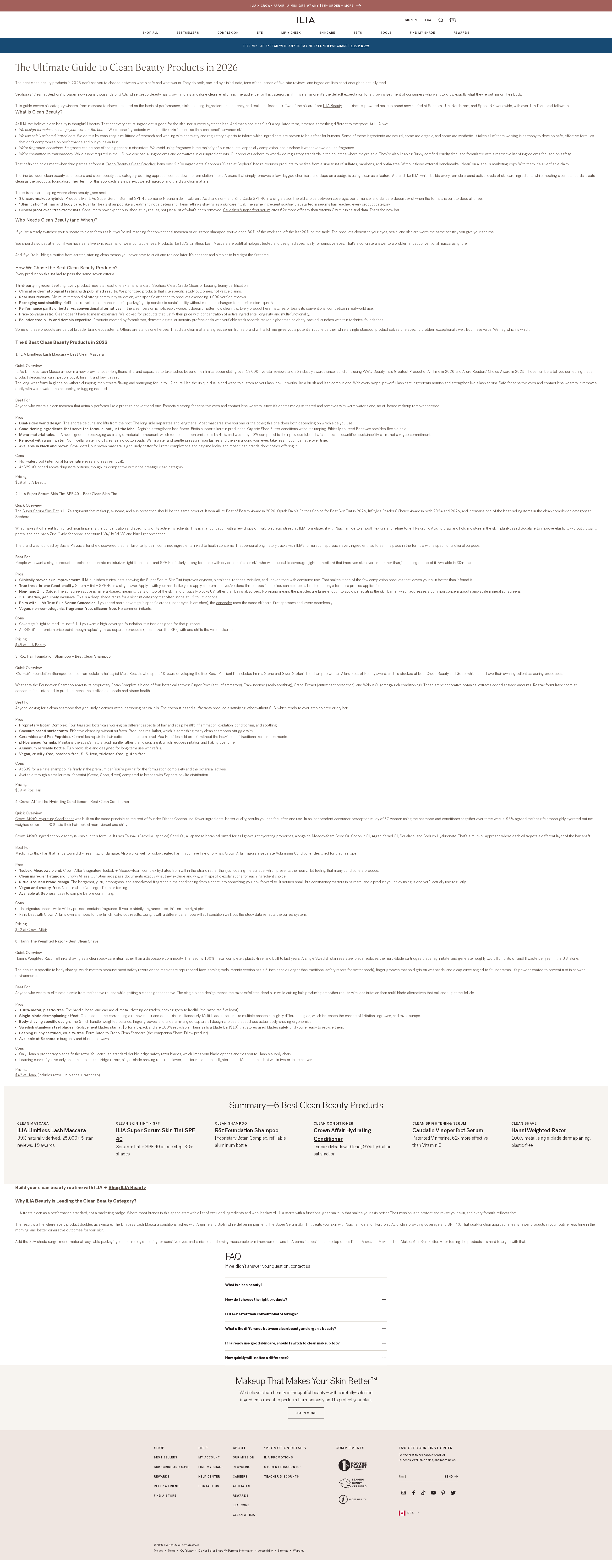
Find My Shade (422, 33)
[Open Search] (441, 20)
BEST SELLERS (165, 1457)
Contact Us (208, 1486)
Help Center (209, 1477)
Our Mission (243, 1457)
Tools (386, 33)
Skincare (327, 33)
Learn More (306, 1413)
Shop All (150, 33)
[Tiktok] (423, 1493)
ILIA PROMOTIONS (278, 1457)
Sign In (411, 20)
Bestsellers (188, 33)
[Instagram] (403, 1493)
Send (448, 1477)
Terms (171, 1551)
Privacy (158, 1551)
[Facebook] (413, 1493)
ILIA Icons (241, 1505)
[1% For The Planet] (352, 1465)
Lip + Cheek (291, 33)
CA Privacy (187, 1551)
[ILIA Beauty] (306, 20)
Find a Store (165, 1496)
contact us (300, 1266)
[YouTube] (433, 1493)
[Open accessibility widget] (352, 1499)
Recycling (242, 1467)
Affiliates (242, 1486)
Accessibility (265, 1551)
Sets (358, 33)
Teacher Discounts (281, 1477)
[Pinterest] (443, 1493)
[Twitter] (453, 1493)
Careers (240, 1477)
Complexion (228, 33)
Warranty (298, 1551)
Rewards (462, 33)
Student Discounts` (283, 1467)
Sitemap (283, 1551)
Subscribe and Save (172, 1467)
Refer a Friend (167, 1486)
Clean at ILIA (244, 1515)
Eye (260, 33)
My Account (209, 1457)
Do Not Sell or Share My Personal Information (225, 1551)
